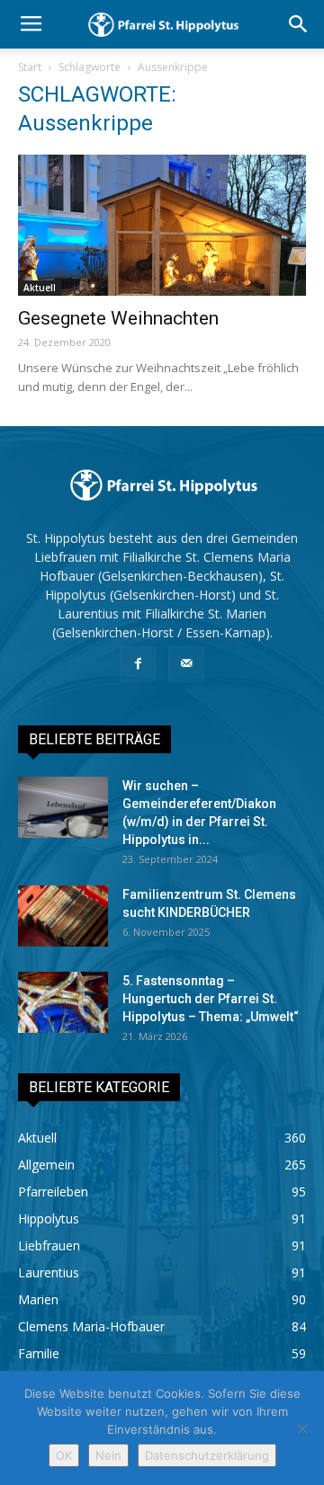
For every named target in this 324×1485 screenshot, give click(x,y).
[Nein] (301, 1428)
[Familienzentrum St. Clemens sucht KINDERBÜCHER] (63, 916)
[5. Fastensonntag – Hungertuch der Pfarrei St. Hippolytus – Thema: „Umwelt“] (63, 1003)
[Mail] (186, 664)
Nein (108, 1455)
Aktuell (39, 287)
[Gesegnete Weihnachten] (162, 225)
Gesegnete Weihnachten (118, 318)
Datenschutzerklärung (207, 1455)
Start (29, 67)
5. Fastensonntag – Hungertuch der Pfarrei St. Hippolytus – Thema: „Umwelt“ (210, 999)
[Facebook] (138, 664)
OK (64, 1455)
